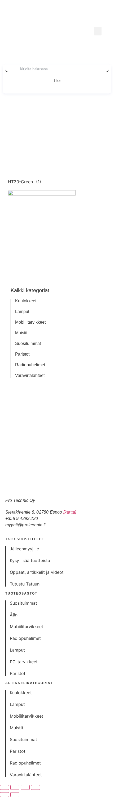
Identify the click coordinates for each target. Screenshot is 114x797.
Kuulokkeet (25, 301)
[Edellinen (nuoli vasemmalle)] (4, 794)
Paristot (22, 354)
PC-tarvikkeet (24, 661)
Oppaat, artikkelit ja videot (37, 572)
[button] (98, 31)
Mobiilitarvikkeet (30, 322)
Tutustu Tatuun (25, 584)
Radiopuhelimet (30, 365)
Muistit (21, 333)
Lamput (22, 312)
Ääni (14, 614)
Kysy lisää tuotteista (30, 560)
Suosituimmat (28, 343)
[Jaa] (25, 787)
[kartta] (69, 512)
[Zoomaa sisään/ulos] (4, 787)
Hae (57, 81)
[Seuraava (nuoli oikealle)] (14, 794)
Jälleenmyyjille (24, 548)
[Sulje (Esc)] (35, 787)
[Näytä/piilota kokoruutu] (14, 787)
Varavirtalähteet (30, 375)
